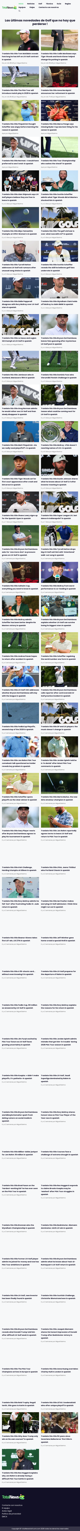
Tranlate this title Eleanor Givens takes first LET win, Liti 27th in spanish (19, 939)
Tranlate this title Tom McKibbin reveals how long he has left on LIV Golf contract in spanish (20, 56)
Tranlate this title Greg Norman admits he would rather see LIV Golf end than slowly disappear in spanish (19, 411)
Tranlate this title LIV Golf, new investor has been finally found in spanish (20, 1297)
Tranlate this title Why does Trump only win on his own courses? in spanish (20, 1437)
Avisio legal (7, 1511)
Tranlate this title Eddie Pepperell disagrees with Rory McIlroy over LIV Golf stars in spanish (20, 304)
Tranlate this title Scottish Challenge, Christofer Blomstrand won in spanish (58, 1297)
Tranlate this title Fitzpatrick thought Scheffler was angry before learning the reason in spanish (20, 127)
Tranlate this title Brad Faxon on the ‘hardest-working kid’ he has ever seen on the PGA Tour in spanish (20, 1188)
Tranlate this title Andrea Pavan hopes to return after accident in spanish (19, 657)
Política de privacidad (11, 1514)
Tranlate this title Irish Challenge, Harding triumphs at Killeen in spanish (19, 868)
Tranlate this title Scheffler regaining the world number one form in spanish (58, 657)
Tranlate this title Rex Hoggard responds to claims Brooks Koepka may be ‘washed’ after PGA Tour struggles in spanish (59, 1190)
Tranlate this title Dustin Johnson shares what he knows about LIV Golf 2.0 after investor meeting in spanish (59, 482)
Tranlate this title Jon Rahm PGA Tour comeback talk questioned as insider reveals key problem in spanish (19, 763)
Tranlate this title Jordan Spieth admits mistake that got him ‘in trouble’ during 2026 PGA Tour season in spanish (59, 1042)
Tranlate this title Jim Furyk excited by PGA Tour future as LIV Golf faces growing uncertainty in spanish (19, 1042)
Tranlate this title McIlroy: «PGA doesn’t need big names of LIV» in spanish (59, 446)
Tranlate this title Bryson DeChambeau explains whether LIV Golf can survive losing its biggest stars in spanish (59, 622)
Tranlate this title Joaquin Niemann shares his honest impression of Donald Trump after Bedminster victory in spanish (59, 1333)
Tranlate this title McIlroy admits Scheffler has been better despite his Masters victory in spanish (19, 622)
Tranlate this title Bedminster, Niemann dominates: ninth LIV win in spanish (59, 1226)
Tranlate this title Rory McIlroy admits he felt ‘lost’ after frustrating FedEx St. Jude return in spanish (20, 904)
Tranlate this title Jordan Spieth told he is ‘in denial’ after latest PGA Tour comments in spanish (59, 763)
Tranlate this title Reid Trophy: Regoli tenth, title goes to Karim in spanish (19, 1404)
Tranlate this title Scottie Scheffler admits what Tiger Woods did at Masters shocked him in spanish (59, 197)
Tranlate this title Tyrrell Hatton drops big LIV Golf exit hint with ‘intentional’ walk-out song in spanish (58, 552)
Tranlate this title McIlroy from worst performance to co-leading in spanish (58, 587)
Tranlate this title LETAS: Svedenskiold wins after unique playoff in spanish (58, 1404)
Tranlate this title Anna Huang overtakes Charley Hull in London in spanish (59, 1370)
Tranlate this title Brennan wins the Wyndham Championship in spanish (18, 1226)
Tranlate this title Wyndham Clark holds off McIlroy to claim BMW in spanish (59, 302)
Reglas (68, 4)
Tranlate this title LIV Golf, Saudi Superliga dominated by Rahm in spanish (56, 1078)
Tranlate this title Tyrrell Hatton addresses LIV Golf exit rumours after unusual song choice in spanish (19, 268)
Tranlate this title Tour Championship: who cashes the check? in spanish (58, 162)
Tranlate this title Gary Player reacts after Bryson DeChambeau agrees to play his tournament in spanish (19, 833)
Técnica (49, 4)
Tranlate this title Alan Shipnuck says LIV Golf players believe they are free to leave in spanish (20, 197)
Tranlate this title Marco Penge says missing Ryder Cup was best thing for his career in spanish (59, 127)
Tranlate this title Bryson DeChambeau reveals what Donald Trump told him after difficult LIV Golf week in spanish (20, 1332)
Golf (40, 4)
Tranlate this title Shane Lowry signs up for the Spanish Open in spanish (20, 517)
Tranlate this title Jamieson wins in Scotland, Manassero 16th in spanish (18, 376)
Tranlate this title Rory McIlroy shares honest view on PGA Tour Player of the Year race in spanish (58, 1115)
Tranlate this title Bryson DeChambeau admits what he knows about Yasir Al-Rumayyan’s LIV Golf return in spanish (59, 1262)
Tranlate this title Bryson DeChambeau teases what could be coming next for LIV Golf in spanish (59, 411)
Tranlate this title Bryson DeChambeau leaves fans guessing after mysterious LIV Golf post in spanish (59, 341)
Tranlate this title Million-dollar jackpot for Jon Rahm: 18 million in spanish (20, 1153)
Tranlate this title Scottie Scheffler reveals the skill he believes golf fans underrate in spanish (58, 268)
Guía (59, 4)
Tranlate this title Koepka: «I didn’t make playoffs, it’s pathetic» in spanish (20, 1077)
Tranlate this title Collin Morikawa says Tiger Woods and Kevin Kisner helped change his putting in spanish (58, 56)
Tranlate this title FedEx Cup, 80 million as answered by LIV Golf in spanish (19, 1006)
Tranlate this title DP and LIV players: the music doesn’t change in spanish (59, 728)
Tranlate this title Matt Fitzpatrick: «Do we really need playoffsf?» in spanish (19, 446)
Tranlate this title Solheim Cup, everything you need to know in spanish (20, 587)
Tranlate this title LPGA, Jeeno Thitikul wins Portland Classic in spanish (58, 868)
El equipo (6, 1508)
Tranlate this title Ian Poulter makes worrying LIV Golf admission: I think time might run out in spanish (59, 904)
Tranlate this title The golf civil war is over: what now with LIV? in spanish (57, 232)
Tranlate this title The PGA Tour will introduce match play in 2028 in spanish (20, 91)
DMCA (4, 1516)
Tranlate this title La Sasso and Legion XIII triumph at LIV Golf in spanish (19, 339)
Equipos (22, 7)
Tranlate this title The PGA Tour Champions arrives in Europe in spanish (20, 1370)
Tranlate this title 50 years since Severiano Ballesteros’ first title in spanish (56, 1439)
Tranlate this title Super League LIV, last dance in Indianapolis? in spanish (59, 517)
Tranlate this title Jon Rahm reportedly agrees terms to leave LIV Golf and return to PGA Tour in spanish (58, 833)
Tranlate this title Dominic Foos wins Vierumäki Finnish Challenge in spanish (59, 376)
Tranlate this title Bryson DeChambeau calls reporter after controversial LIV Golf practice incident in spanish (59, 693)
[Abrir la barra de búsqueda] (19, 11)
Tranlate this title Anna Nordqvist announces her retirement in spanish (58, 91)
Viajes (32, 7)
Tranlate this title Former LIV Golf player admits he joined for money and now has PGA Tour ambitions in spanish (20, 1262)
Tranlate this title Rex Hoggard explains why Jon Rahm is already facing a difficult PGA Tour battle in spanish (20, 1476)
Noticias (31, 4)
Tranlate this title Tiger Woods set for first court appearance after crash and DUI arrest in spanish (19, 482)
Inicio (21, 4)
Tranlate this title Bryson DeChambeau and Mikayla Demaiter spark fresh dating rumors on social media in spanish (20, 1116)
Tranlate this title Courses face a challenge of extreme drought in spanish (59, 1153)
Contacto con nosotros (49, 7)
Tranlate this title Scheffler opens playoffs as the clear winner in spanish (19, 798)
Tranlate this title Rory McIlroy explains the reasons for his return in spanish (58, 1006)
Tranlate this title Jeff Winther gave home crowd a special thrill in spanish (58, 939)
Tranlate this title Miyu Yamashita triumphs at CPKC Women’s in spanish (19, 232)
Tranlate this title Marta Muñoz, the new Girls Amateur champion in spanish (59, 798)
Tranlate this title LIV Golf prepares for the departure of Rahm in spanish (58, 972)
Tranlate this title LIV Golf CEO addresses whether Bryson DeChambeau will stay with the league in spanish (20, 693)
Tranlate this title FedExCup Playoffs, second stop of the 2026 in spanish (18, 728)
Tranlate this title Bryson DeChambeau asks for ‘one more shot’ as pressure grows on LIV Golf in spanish (20, 552)
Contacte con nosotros (12, 1505)
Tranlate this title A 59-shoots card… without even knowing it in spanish (18, 972)
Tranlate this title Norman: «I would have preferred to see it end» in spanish (20, 162)
